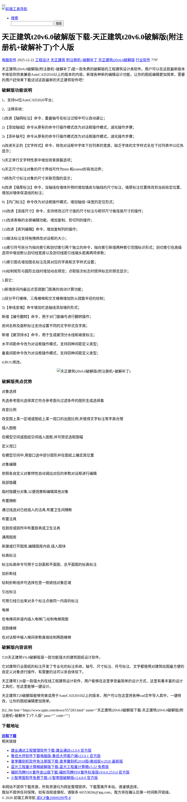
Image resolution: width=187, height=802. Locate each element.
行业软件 (143, 60)
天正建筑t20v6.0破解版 (116, 60)
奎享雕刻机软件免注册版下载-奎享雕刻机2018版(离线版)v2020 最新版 (67, 761)
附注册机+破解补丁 (81, 60)
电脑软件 (9, 60)
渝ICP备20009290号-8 (53, 798)
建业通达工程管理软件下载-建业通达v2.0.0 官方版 (51, 750)
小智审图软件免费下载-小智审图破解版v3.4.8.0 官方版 (54, 778)
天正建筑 (58, 60)
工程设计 (42, 60)
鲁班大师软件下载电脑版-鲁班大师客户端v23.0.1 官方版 (56, 756)
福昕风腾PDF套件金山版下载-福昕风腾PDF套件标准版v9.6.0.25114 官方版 (70, 772)
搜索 (14, 18)
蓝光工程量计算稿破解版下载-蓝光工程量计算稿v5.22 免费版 (60, 767)
